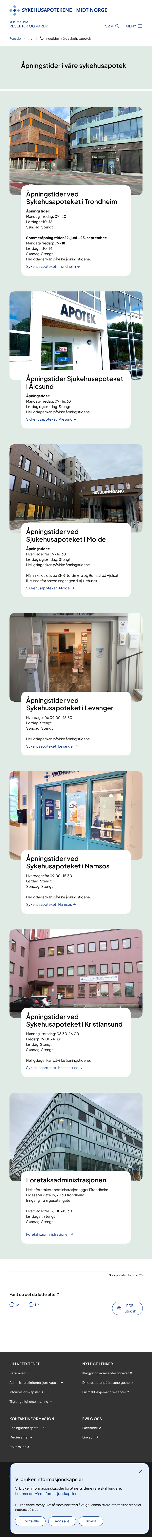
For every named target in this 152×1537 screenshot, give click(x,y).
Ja (17, 1304)
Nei (38, 1304)
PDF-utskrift (131, 1308)
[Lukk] (141, 1471)
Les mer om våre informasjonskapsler (45, 1493)
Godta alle (30, 1521)
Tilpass (91, 1521)
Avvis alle (62, 1521)
